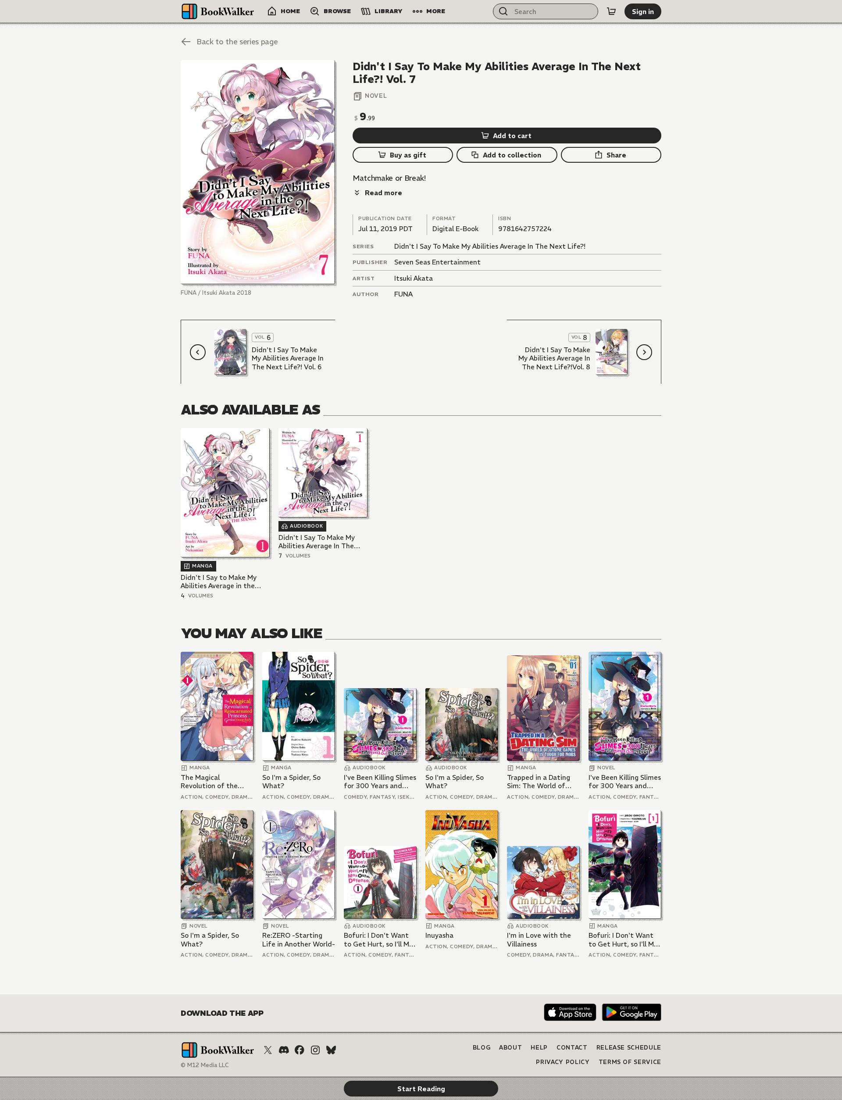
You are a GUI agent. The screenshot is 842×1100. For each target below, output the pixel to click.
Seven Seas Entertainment (437, 262)
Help (539, 1047)
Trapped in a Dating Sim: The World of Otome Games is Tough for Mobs (538, 781)
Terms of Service (630, 1062)
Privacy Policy (562, 1062)
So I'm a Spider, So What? (291, 781)
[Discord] (283, 1050)
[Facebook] (299, 1050)
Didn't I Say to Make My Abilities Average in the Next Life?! (219, 581)
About (510, 1047)
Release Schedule (628, 1047)
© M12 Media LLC (205, 1065)
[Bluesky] (331, 1050)
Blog (482, 1047)
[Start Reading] (258, 172)
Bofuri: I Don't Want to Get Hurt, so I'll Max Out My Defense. (380, 939)
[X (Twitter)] (268, 1050)
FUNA (403, 294)
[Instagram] (315, 1050)
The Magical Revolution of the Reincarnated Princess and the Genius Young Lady (217, 781)
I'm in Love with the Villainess (539, 939)
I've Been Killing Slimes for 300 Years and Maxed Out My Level (380, 781)
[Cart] (611, 11)
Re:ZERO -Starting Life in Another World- (298, 939)
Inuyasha (439, 935)
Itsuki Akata (413, 278)
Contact (572, 1047)
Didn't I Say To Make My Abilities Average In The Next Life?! (489, 246)
